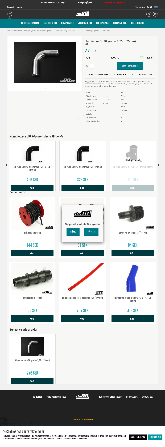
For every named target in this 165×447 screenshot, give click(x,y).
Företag (91, 231)
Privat (73, 231)
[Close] (103, 205)
